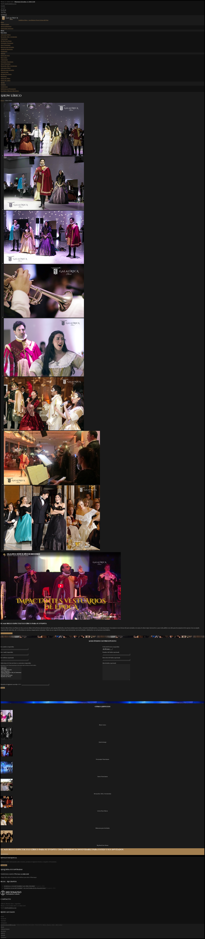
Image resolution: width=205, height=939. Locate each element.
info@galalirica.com (10, 4)
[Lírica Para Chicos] (11, 674)
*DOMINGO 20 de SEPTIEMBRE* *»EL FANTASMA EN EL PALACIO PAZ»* (25, 888)
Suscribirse (3, 865)
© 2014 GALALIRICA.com (8, 925)
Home (2, 100)
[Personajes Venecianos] (11, 670)
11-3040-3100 (24, 874)
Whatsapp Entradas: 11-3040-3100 (24, 2)
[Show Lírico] (11, 667)
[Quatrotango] (11, 668)
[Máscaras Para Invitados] (11, 675)
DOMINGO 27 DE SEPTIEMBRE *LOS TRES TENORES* (19, 886)
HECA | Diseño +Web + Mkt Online (52, 925)
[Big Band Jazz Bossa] (11, 676)
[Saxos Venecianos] (11, 671)
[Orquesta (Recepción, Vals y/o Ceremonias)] (11, 672)
